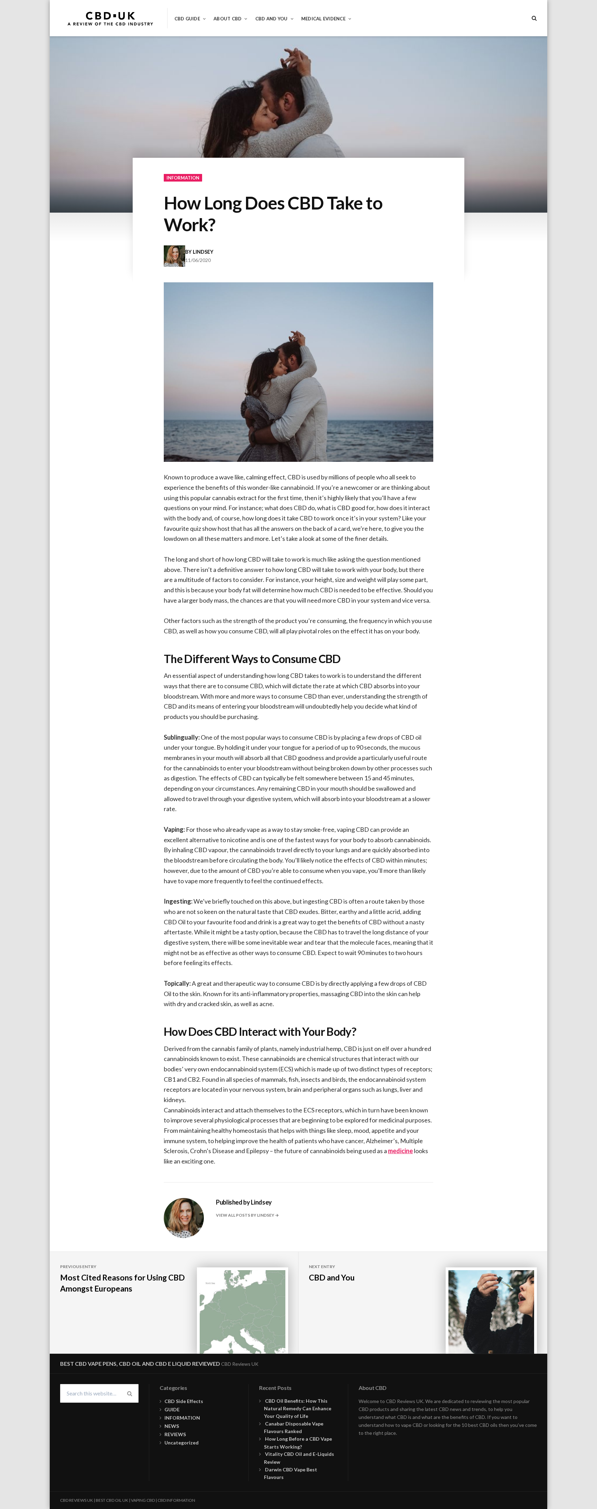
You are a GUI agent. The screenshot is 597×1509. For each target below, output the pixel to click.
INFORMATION (183, 178)
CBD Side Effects (183, 1401)
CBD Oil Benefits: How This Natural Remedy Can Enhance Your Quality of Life (297, 1408)
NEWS (171, 1426)
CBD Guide (187, 18)
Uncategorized (181, 1442)
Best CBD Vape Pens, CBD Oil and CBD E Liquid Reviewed (140, 1363)
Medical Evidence (323, 18)
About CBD (227, 18)
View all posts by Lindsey (245, 1215)
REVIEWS (175, 1434)
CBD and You (271, 18)
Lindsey (203, 252)
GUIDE (172, 1409)
